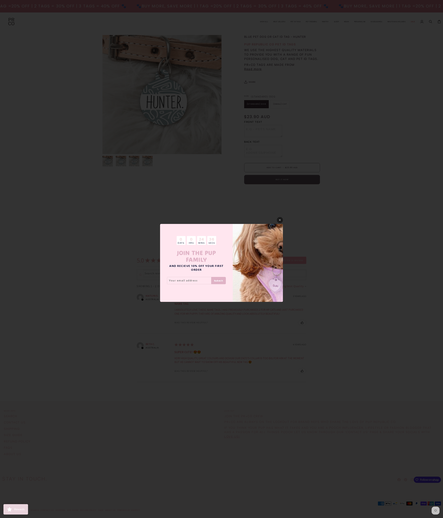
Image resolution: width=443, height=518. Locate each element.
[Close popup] (280, 220)
